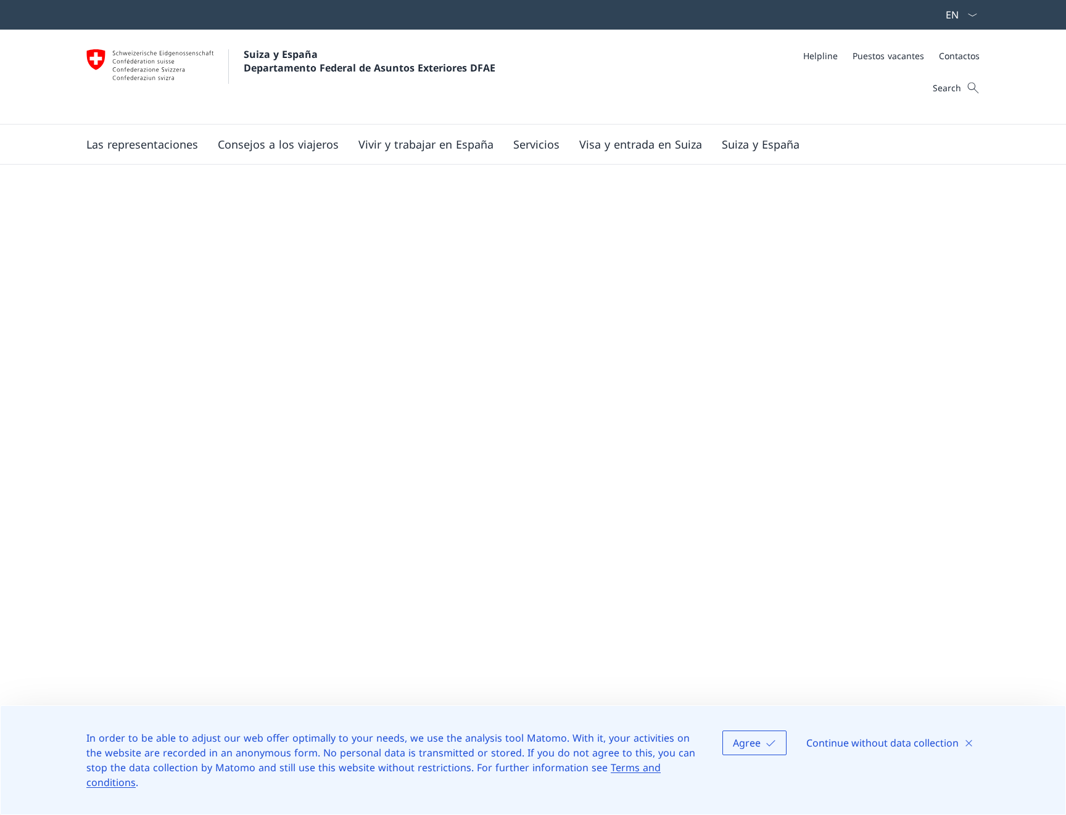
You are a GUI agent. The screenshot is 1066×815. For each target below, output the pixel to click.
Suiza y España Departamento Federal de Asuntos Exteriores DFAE (369, 61)
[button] (142, 144)
